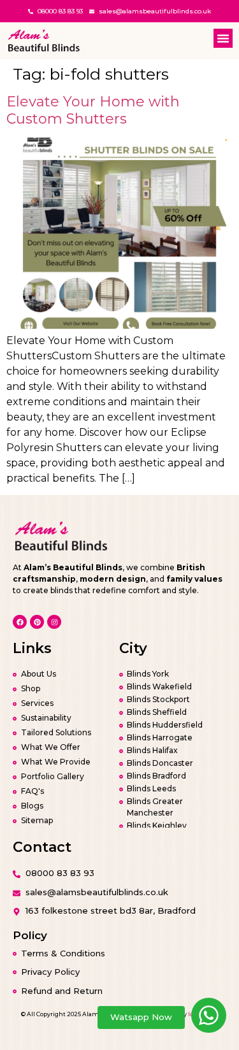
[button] (223, 38)
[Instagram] (54, 622)
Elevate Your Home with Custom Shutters (93, 110)
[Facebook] (20, 622)
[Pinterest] (37, 622)
